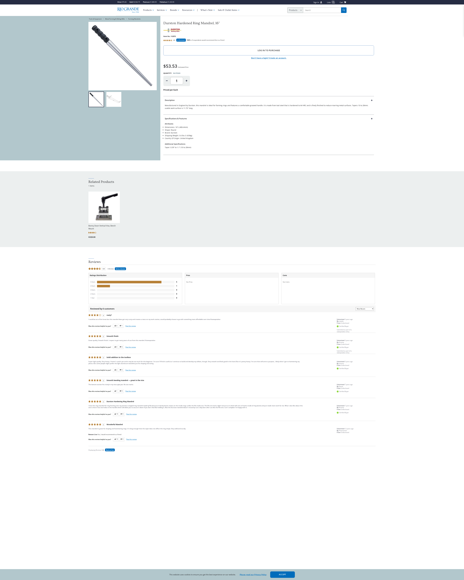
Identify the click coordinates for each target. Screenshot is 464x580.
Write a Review (120, 269)
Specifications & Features (176, 118)
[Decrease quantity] (167, 81)
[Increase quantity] (186, 81)
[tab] (268, 105)
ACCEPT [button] (282, 574)
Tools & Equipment (95, 19)
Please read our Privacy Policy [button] (253, 574)
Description (170, 100)
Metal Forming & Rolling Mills (115, 19)
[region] (122, 99)
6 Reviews (181, 40)
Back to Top (110, 450)
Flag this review (130, 326)
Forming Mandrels (134, 19)
